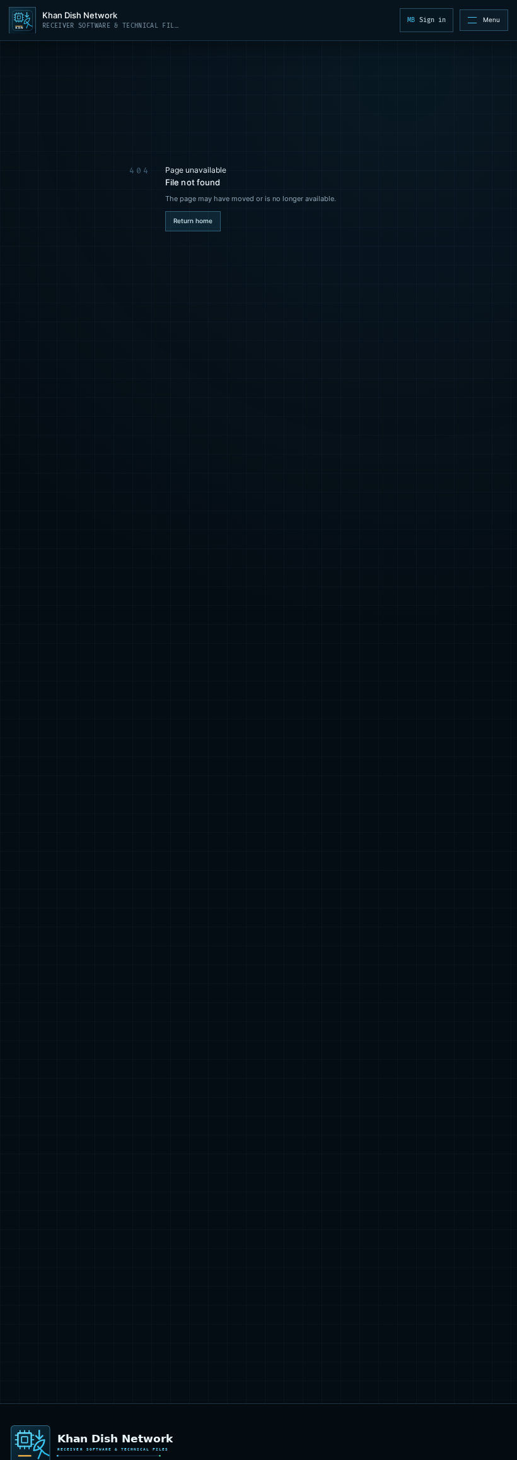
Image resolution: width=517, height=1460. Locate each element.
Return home (192, 220)
